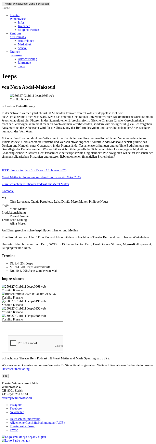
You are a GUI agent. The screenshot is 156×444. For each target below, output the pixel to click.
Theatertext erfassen (22, 426)
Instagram (16, 404)
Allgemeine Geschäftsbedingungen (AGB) (37, 422)
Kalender (24, 26)
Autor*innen (26, 40)
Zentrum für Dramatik (18, 35)
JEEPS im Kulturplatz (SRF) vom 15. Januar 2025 (34, 170)
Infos (21, 22)
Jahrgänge (24, 62)
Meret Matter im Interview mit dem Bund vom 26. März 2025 (41, 177)
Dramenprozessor (16, 53)
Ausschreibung (27, 59)
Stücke (22, 48)
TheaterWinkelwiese (18, 16)
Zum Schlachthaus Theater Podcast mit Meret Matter (35, 184)
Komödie (8, 191)
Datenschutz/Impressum (25, 419)
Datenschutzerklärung (16, 369)
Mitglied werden (28, 29)
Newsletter (17, 412)
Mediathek (24, 44)
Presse (14, 430)
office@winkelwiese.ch (17, 398)
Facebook (16, 408)
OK (5, 376)
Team (21, 66)
